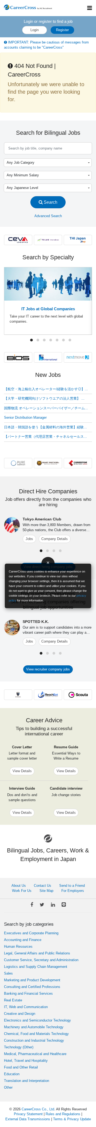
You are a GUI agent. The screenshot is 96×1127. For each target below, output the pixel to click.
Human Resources (18, 946)
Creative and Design (19, 1014)
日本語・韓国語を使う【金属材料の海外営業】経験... (45, 427)
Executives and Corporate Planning (31, 933)
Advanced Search (48, 216)
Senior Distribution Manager (25, 417)
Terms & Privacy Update (72, 1119)
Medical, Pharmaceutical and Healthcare (35, 1054)
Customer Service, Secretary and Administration (41, 960)
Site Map (46, 891)
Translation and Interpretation (26, 1081)
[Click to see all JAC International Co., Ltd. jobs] (48, 357)
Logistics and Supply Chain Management (35, 967)
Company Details (54, 539)
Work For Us (21, 891)
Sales (8, 973)
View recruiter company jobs (48, 669)
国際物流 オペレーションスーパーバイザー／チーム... (46, 408)
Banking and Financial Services (28, 993)
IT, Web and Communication (26, 1007)
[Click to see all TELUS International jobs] (48, 240)
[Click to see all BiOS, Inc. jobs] (18, 357)
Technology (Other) (18, 1047)
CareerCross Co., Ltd (38, 1109)
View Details (22, 771)
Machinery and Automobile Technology (33, 1027)
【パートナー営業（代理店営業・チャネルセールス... (45, 437)
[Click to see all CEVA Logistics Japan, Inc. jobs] (18, 240)
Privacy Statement (28, 1114)
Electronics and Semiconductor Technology (37, 1020)
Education (11, 1074)
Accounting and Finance (22, 940)
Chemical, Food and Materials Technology (36, 1034)
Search (50, 202)
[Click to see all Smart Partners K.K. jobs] (48, 463)
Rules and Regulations (63, 1114)
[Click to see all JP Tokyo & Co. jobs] (18, 694)
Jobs (29, 539)
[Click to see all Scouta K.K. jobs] (78, 694)
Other (8, 1087)
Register (62, 30)
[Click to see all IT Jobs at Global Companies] (48, 284)
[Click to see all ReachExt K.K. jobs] (48, 694)
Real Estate (13, 1000)
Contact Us (42, 886)
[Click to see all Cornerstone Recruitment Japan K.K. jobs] (78, 463)
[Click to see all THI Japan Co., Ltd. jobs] (78, 240)
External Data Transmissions (27, 1119)
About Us (18, 886)
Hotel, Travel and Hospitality (26, 1061)
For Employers (72, 891)
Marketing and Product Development (32, 980)
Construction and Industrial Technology (34, 1040)
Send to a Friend (72, 886)
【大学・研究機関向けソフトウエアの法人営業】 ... (44, 398)
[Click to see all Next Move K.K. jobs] (78, 357)
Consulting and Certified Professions (32, 987)
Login (34, 30)
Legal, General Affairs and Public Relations (37, 953)
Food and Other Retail (21, 1067)
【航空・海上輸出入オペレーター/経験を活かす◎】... (46, 389)
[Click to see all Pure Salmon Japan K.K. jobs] (18, 463)
